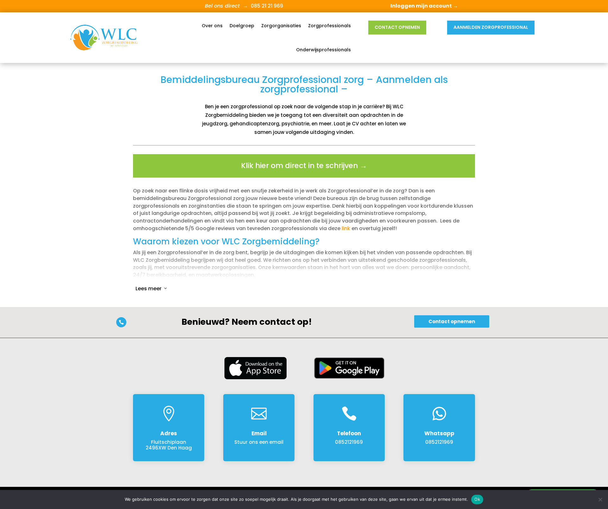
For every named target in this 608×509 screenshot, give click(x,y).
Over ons (212, 25)
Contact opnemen (397, 27)
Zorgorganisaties (281, 25)
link (346, 228)
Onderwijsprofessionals (323, 50)
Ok (477, 499)
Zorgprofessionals (329, 25)
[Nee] (600, 499)
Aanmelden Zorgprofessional (490, 27)
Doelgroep (242, 25)
